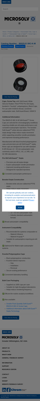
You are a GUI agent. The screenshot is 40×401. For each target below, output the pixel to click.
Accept (20, 207)
